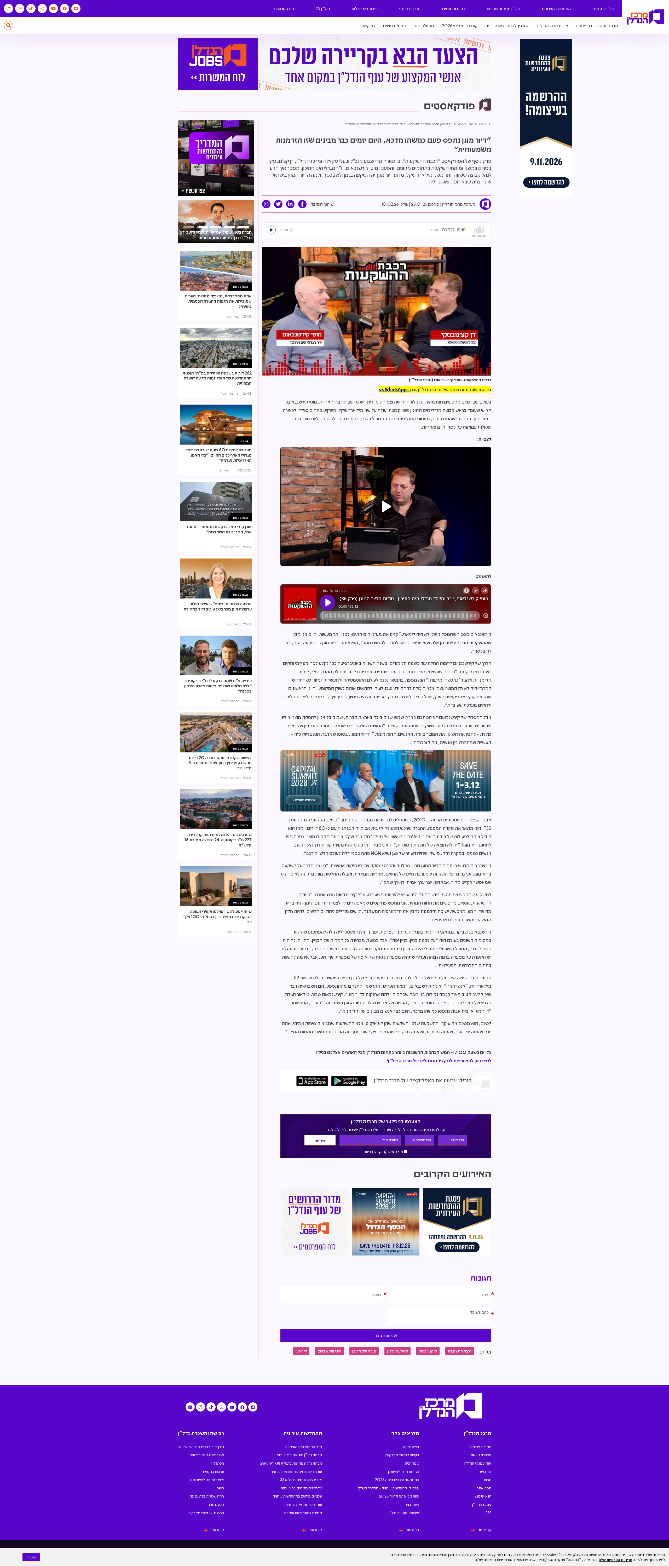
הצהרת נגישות (481, 1454)
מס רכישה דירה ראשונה (206, 1454)
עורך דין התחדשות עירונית (303, 1504)
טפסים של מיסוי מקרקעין (206, 1512)
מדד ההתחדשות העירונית (597, 25)
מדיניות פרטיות (480, 1446)
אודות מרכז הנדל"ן (552, 25)
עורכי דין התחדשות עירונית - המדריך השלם (388, 1487)
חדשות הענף (409, 8)
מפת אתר (484, 1487)
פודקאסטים (284, 8)
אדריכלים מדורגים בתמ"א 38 (301, 1479)
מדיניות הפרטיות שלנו (615, 1559)
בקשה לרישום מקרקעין (402, 1454)
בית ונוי (243, 440)
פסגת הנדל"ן (481, 1504)
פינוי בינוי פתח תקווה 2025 (399, 1496)
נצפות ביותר (240, 286)
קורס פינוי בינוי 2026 (459, 25)
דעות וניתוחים (453, 8)
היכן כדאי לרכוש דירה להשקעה (201, 1446)
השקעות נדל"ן (397, 1351)
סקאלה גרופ (424, 25)
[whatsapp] (266, 204)
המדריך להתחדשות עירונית (507, 25)
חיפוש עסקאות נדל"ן (404, 1512)
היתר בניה (412, 1504)
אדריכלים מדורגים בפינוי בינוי (301, 1487)
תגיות (487, 1479)
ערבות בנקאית (213, 1471)
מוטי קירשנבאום (329, 1351)
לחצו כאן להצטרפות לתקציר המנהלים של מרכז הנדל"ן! (439, 1060)
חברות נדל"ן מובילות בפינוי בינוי (299, 1454)
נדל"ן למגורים (603, 8)
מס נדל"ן (217, 1463)
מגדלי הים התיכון (364, 1351)
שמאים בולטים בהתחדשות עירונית (297, 1496)
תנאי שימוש (483, 1496)
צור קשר (368, 25)
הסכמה (31, 1557)
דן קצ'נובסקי (428, 1351)
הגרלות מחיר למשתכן (403, 1471)
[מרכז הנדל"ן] (645, 17)
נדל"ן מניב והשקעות (503, 8)
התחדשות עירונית (556, 8)
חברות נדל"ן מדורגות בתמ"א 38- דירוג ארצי (290, 1463)
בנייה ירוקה (411, 1446)
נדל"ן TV (323, 8)
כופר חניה (412, 1463)
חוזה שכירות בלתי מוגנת (206, 1496)
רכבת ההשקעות (460, 1351)
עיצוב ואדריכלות (364, 8)
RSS (488, 1512)
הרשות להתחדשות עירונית (303, 1512)
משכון (220, 1487)
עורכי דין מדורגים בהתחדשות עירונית (296, 1471)
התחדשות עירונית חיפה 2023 (397, 1479)
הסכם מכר (216, 1504)
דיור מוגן (301, 1351)
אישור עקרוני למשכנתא (207, 1479)
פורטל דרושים (394, 25)
